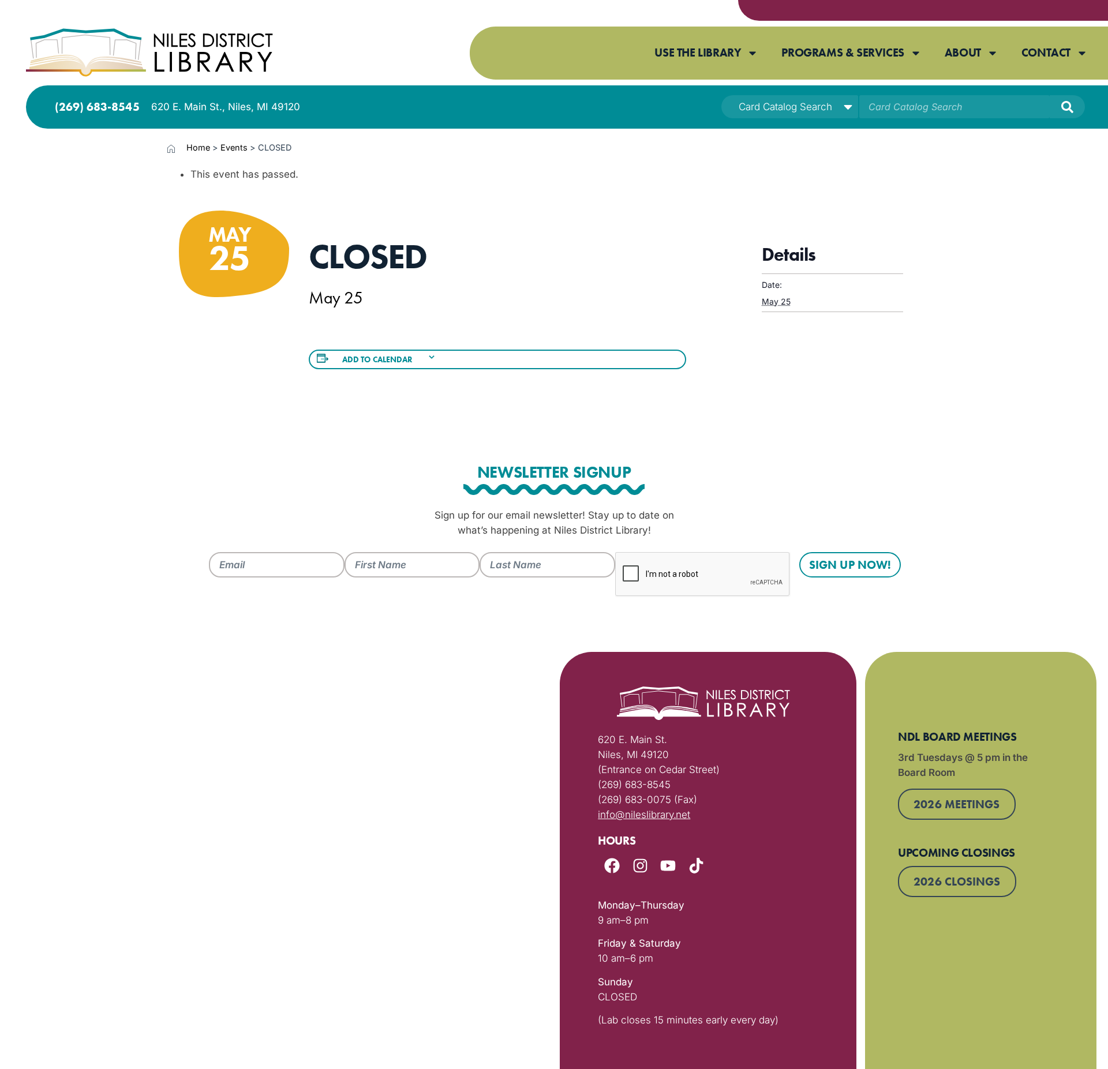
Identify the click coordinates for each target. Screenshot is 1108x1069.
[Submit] (1067, 106)
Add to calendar (377, 359)
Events (234, 147)
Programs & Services (842, 52)
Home (198, 147)
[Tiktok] (696, 866)
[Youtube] (668, 866)
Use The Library (697, 52)
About (963, 52)
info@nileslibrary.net (644, 814)
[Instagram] (640, 866)
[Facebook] (612, 866)
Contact (1045, 52)
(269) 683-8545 (97, 106)
